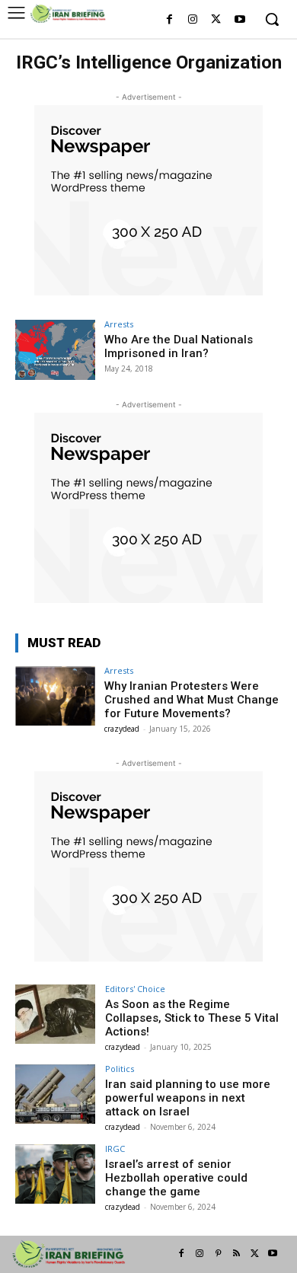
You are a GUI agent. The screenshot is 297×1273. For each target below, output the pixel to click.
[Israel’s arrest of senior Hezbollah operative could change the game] (55, 1174)
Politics (119, 1068)
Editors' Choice (135, 988)
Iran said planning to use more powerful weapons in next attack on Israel (187, 1097)
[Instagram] (193, 20)
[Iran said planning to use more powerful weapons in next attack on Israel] (55, 1094)
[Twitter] (216, 20)
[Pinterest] (218, 1254)
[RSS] (236, 1254)
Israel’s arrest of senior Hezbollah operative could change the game (176, 1177)
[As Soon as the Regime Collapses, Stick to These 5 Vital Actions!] (55, 1014)
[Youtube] (239, 20)
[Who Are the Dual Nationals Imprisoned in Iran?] (55, 350)
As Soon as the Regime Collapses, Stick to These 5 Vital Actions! (192, 1017)
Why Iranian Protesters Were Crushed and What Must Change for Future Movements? (191, 699)
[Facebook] (169, 20)
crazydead (121, 728)
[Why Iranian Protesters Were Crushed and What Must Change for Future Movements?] (55, 696)
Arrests (118, 324)
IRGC (115, 1148)
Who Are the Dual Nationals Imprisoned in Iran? (178, 346)
